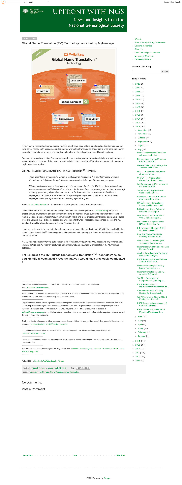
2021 (137, 103)
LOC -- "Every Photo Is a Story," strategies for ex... (151, 172)
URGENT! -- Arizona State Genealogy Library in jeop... (150, 179)
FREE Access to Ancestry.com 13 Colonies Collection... (152, 304)
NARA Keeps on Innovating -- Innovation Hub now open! (150, 204)
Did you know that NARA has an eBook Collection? (151, 160)
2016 (137, 123)
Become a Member (143, 46)
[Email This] (77, 368)
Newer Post (28, 455)
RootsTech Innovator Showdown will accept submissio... (151, 154)
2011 (137, 353)
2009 (137, 360)
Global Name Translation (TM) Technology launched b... (151, 241)
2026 (137, 84)
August (141, 145)
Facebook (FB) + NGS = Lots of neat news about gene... (151, 197)
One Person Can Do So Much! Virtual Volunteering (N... (151, 216)
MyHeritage (44, 372)
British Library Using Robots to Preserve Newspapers (151, 210)
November (143, 134)
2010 (137, 356)
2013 (137, 345)
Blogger (107, 478)
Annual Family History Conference (150, 42)
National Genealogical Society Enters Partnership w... (150, 266)
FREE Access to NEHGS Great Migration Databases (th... (151, 310)
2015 (137, 126)
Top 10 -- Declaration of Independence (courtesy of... (151, 279)
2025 (137, 88)
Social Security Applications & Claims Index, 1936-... (150, 191)
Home (74, 455)
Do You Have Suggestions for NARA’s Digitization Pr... (150, 222)
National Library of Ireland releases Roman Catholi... (153, 248)
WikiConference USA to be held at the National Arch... (152, 185)
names (66, 372)
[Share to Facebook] (85, 368)
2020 (137, 107)
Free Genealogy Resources (147, 52)
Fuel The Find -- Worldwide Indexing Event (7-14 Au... (150, 235)
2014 (137, 341)
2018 (137, 115)
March (141, 328)
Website (138, 39)
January (142, 336)
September (143, 141)
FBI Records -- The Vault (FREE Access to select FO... (151, 229)
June (140, 317)
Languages (34, 372)
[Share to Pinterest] (88, 368)
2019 (137, 111)
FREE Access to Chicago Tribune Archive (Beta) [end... (152, 260)
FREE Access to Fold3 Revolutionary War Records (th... (153, 285)
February (142, 332)
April (140, 324)
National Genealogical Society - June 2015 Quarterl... (151, 273)
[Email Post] (73, 368)
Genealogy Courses (144, 56)
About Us (139, 49)
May (140, 320)
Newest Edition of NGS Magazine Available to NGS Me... (152, 166)
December (143, 130)
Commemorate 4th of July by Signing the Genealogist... (150, 291)
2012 (137, 349)
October (142, 138)
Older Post (120, 455)
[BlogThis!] (80, 368)
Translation (74, 372)
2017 (137, 119)
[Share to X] (83, 368)
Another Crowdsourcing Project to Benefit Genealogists (152, 254)
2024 (137, 92)
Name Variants (56, 372)
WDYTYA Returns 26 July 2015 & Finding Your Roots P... (152, 298)
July (140, 149)
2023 (137, 95)
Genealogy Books (143, 59)
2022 (137, 99)
